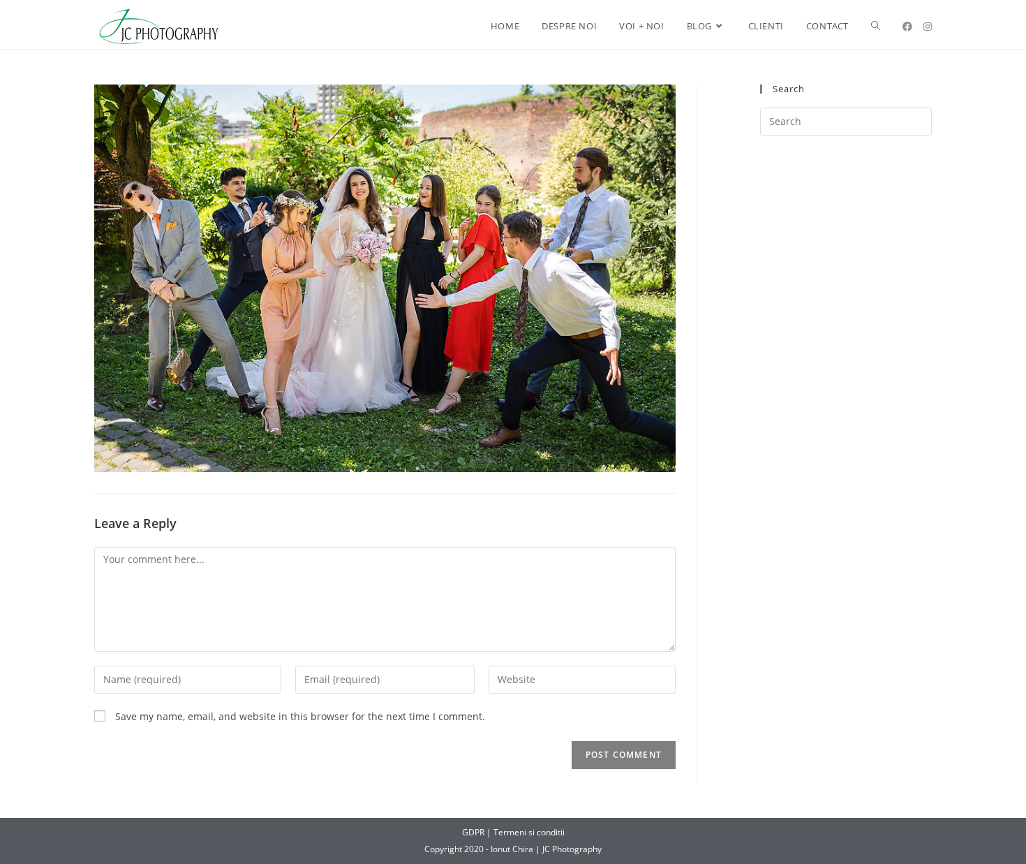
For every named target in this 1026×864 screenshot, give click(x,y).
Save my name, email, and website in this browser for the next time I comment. (300, 716)
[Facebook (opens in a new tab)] (907, 26)
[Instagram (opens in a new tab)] (927, 26)
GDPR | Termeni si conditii (513, 832)
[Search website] (875, 26)
